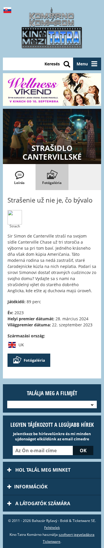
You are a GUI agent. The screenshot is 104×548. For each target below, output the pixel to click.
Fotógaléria (34, 360)
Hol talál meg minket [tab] (42, 470)
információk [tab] (31, 486)
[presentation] (19, 177)
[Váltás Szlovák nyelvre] (8, 10)
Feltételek (52, 527)
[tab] (19, 177)
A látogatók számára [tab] (42, 503)
